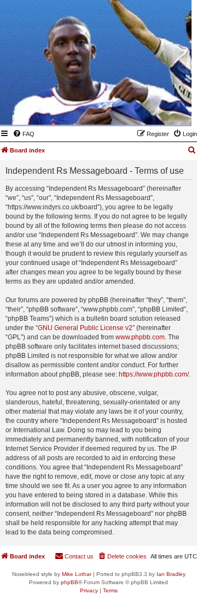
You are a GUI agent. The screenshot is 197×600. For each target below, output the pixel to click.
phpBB (69, 582)
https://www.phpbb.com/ (154, 374)
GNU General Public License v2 (85, 328)
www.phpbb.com (140, 337)
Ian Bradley (171, 574)
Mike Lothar (76, 574)
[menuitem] (23, 133)
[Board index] (129, 110)
